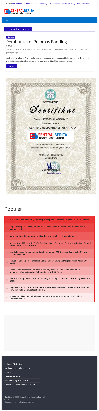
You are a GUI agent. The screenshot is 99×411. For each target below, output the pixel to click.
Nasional (11, 37)
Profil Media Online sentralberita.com (19, 384)
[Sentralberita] (19, 9)
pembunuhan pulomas (83, 49)
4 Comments (48, 49)
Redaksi (7, 372)
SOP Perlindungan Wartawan (16, 380)
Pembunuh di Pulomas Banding (36, 41)
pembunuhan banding (65, 49)
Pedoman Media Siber (13, 364)
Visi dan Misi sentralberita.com (17, 368)
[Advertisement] (49, 333)
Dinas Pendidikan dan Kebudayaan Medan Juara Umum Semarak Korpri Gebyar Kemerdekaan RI (51, 3)
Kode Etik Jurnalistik (12, 376)
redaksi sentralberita (32, 49)
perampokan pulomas (14, 53)
